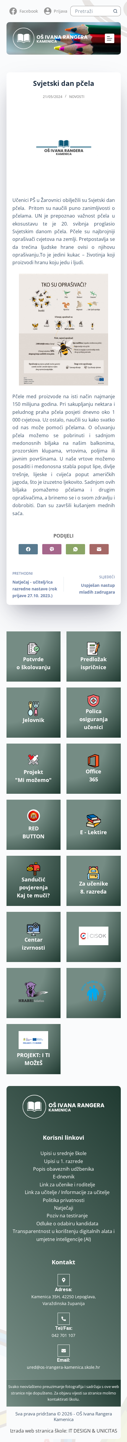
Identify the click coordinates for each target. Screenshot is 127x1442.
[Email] (99, 549)
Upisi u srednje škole (63, 1153)
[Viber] (51, 549)
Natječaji (63, 1208)
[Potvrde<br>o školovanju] (33, 648)
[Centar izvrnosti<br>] (33, 929)
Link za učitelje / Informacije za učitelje (67, 1192)
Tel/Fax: (63, 1328)
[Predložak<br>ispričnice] (93, 648)
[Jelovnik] (33, 708)
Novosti (76, 96)
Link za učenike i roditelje (67, 1184)
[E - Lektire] (93, 821)
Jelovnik (33, 720)
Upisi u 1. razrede (63, 1161)
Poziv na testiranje (67, 1215)
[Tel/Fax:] (64, 1319)
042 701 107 (63, 1335)
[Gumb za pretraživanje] (115, 11)
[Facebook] (28, 549)
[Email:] (64, 1351)
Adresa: (63, 1289)
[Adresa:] (64, 1280)
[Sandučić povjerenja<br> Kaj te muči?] (33, 869)
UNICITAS (107, 1431)
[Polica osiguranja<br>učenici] (93, 700)
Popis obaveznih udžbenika (63, 1169)
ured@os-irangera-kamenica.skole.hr (63, 1367)
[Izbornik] (109, 38)
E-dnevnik (63, 1176)
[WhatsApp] (75, 549)
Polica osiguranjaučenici (93, 719)
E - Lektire (93, 832)
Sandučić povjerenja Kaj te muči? (33, 887)
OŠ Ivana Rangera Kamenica (83, 1417)
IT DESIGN (80, 1431)
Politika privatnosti (63, 1200)
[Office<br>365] (93, 760)
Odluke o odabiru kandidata (67, 1223)
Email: (63, 1360)
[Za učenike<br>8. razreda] (93, 873)
